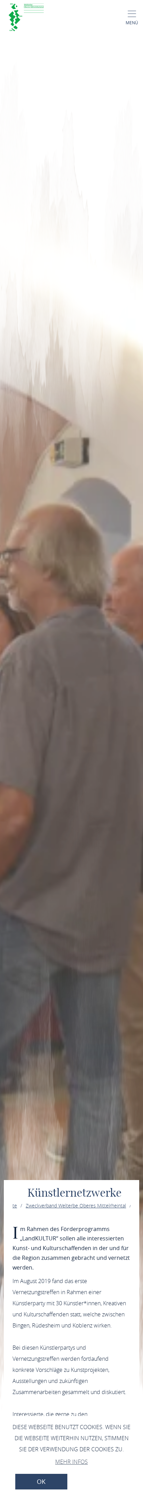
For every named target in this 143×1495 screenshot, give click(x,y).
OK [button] (41, 1482)
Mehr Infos (71, 1462)
